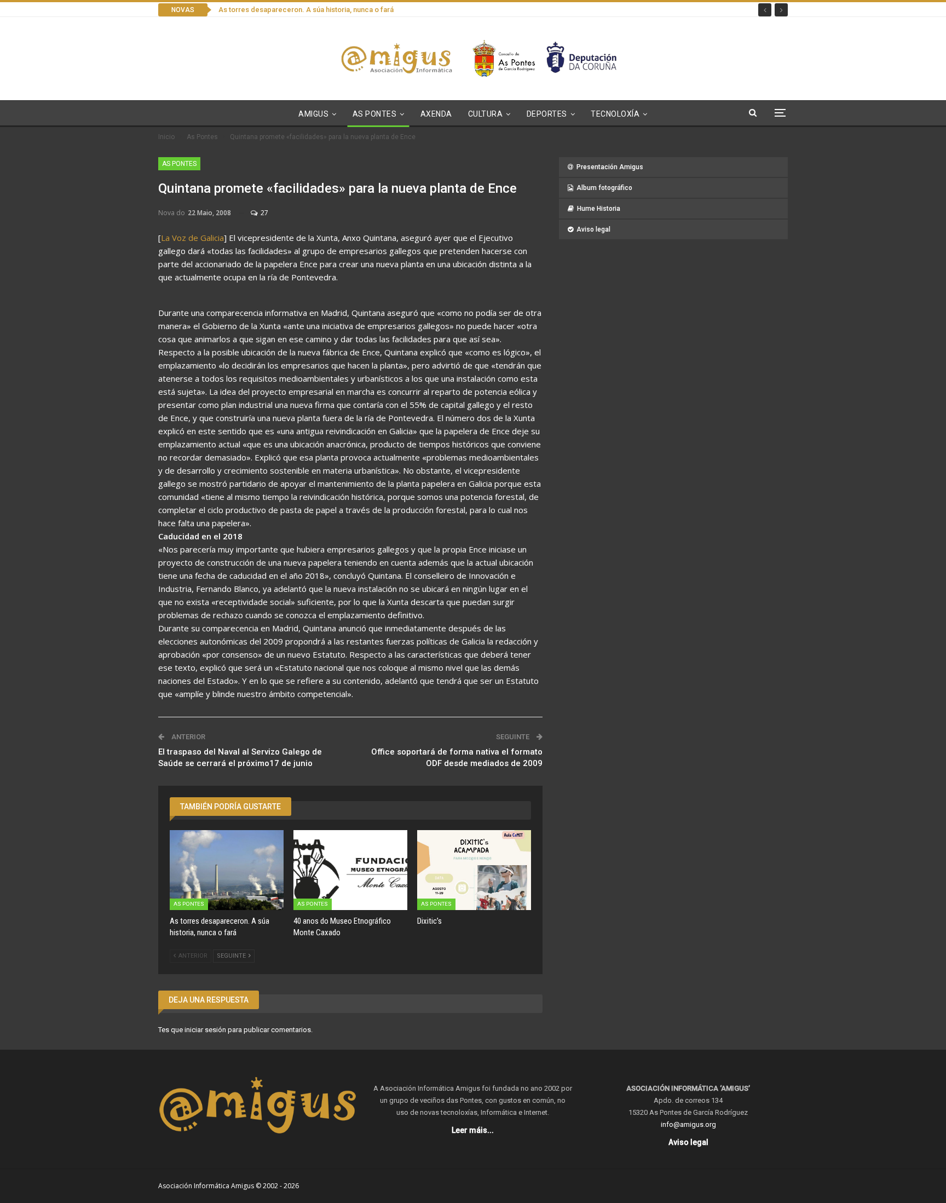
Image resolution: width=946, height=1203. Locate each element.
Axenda (436, 114)
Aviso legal (593, 229)
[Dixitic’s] (474, 870)
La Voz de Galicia (192, 237)
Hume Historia (598, 208)
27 (263, 212)
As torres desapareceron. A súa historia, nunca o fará (306, 9)
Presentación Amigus (609, 167)
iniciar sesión (205, 1030)
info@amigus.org (688, 1124)
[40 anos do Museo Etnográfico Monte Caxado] (350, 870)
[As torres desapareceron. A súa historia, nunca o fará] (227, 870)
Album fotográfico (604, 188)
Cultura (485, 114)
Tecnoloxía (615, 114)
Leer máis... (473, 1130)
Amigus (313, 114)
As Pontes (375, 114)
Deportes (547, 114)
